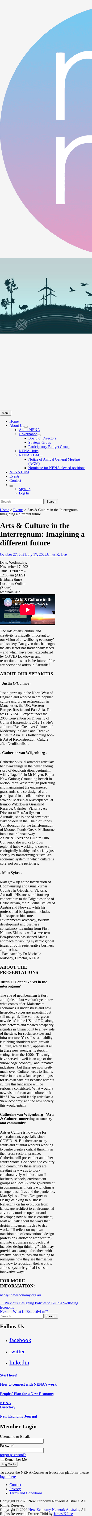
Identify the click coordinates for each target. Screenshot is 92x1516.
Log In (24, 493)
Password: (7, 1446)
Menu (5, 413)
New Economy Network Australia (53, 1510)
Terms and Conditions (25, 1493)
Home (14, 421)
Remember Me (16, 1460)
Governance (28, 434)
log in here (8, 1477)
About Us (16, 426)
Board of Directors (42, 438)
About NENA (29, 430)
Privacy (15, 1489)
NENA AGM (29, 455)
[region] (46, 334)
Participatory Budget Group (49, 447)
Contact (15, 480)
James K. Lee (56, 554)
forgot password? (13, 1455)
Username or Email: (15, 1436)
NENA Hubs (28, 451)
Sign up (24, 489)
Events (14, 476)
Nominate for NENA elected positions (56, 468)
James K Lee (63, 1514)
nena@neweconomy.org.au (20, 1295)
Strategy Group (39, 442)
